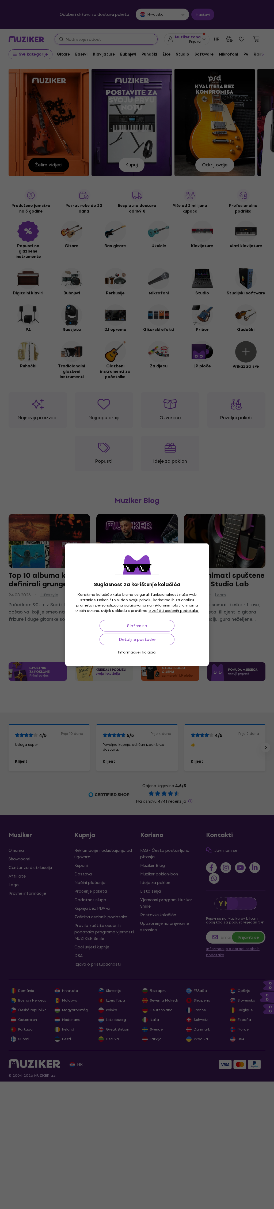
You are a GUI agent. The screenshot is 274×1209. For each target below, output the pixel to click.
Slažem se (137, 625)
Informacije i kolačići (137, 652)
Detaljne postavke (137, 639)
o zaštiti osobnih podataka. (174, 611)
